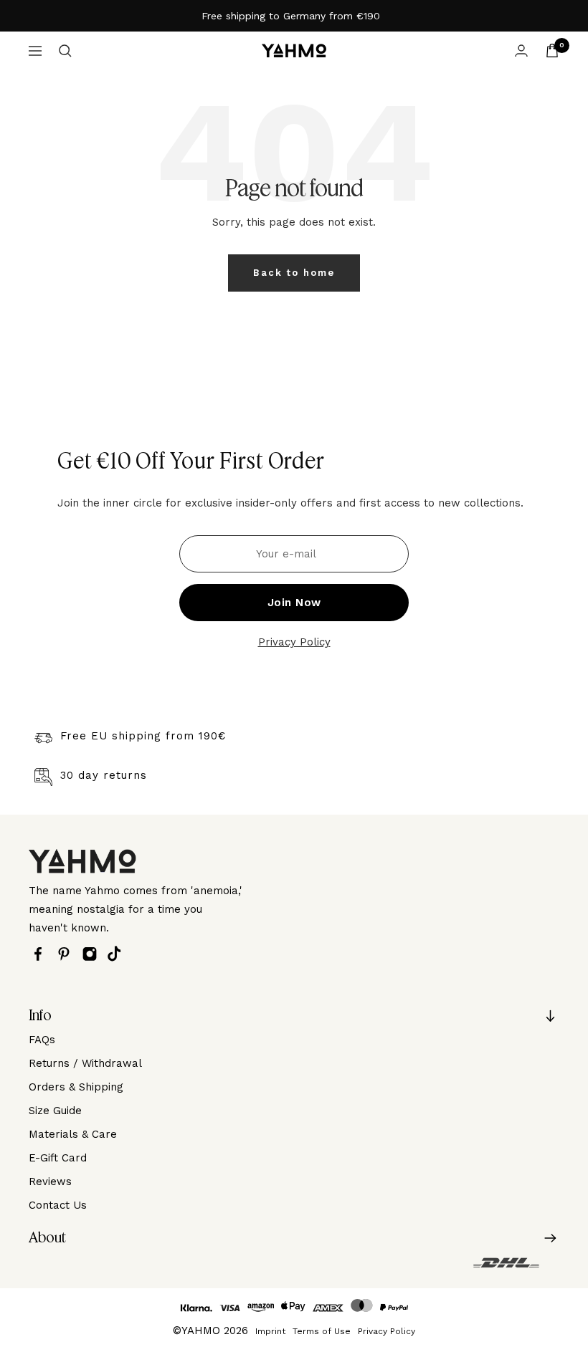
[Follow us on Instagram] (93, 954)
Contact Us (58, 1205)
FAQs (42, 1039)
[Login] (521, 50)
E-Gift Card (58, 1157)
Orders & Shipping (76, 1086)
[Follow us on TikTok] (118, 953)
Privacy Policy (294, 642)
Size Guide (55, 1110)
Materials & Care (73, 1134)
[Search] (65, 50)
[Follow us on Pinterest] (67, 954)
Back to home (294, 272)
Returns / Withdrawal (85, 1063)
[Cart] (552, 50)
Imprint (270, 1331)
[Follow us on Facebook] (41, 954)
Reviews (50, 1181)
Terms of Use (322, 1331)
